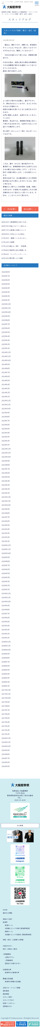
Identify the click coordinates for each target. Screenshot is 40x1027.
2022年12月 (6, 449)
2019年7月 (6, 613)
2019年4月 (6, 625)
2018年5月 (6, 670)
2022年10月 (6, 457)
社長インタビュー (9, 1003)
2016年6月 (6, 762)
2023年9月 (6, 412)
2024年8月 (6, 368)
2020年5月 (6, 573)
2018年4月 (6, 674)
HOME (5, 910)
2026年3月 (6, 292)
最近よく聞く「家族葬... (15, 246)
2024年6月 (6, 376)
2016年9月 (6, 750)
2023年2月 (6, 441)
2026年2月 (6, 296)
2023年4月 (6, 433)
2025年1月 (6, 348)
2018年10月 (6, 650)
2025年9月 (6, 316)
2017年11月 (6, 694)
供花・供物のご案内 (10, 949)
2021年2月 (6, 537)
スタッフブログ (8, 1000)
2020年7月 (6, 565)
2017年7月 (6, 710)
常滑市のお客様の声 (12, 972)
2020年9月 (6, 557)
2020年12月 (6, 545)
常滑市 (5, 922)
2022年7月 (6, 469)
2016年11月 (6, 742)
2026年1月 (6, 300)
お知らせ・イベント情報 (11, 988)
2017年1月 (6, 734)
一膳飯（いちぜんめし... (15, 238)
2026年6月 (6, 280)
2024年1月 (6, 396)
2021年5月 (6, 525)
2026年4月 (6, 288)
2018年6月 (6, 666)
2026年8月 (6, 272)
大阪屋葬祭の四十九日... (15, 222)
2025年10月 (6, 312)
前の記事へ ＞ (30, 209)
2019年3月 (6, 629)
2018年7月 (6, 662)
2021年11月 (6, 501)
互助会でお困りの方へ (13, 963)
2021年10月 (6, 505)
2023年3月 (6, 437)
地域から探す (7, 919)
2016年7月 (6, 758)
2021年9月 (6, 509)
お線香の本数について (14, 230)
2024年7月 (6, 372)
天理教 (8, 242)
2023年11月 (6, 404)
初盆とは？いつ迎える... (15, 226)
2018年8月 (6, 658)
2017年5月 (6, 718)
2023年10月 (6, 408)
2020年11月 (6, 549)
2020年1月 (6, 589)
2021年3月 (6, 533)
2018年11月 (6, 646)
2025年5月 (6, 332)
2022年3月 (6, 485)
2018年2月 (6, 682)
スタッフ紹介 (7, 997)
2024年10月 (6, 360)
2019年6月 (6, 617)
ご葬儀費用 (7, 954)
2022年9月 (6, 461)
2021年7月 (6, 517)
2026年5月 (6, 284)
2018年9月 (6, 654)
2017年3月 (6, 726)
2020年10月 (6, 553)
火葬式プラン (9, 957)
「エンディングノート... (15, 254)
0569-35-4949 (20, 800)
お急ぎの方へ (7, 946)
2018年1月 (6, 686)
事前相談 (6, 994)
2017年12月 (6, 690)
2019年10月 (6, 601)
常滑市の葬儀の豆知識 (13, 981)
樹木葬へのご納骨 (12, 258)
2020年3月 (6, 581)
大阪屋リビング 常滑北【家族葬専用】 (18, 934)
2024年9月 (6, 364)
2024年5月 (6, 380)
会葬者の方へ (7, 1006)
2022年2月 (6, 489)
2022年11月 (6, 453)
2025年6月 (6, 328)
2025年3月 (6, 340)
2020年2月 (6, 585)
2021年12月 (6, 497)
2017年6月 (6, 714)
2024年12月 (6, 352)
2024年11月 (6, 356)
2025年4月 (6, 336)
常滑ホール (9, 925)
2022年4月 (6, 481)
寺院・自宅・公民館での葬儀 (13, 940)
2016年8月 (6, 754)
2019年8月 (6, 609)
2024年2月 (6, 392)
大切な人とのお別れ (13, 234)
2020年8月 (6, 561)
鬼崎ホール (9, 931)
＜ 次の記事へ (10, 209)
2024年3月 (6, 388)
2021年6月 (6, 521)
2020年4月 (6, 577)
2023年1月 (6, 445)
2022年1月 (6, 493)
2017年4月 (6, 722)
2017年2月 (6, 730)
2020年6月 (6, 569)
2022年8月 (6, 465)
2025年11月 (6, 308)
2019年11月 (6, 597)
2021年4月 (6, 529)
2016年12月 (6, 738)
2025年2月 (6, 344)
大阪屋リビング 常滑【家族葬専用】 (18, 928)
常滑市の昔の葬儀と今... (15, 250)
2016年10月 (6, 746)
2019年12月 (6, 593)
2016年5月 (6, 766)
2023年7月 (6, 420)
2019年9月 (6, 605)
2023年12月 (6, 400)
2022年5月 (6, 477)
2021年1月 (6, 541)
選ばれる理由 (7, 913)
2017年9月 (6, 702)
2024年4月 (6, 384)
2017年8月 (6, 706)
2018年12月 (6, 642)
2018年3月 (6, 678)
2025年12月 (6, 304)
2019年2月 (6, 633)
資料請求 (6, 991)
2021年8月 (6, 513)
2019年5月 (6, 621)
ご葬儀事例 (9, 960)
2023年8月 (6, 416)
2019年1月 (6, 638)
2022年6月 (6, 473)
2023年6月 (6, 424)
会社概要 (20, 825)
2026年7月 (6, 276)
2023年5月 (6, 428)
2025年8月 (6, 320)
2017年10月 (6, 698)
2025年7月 (6, 324)
